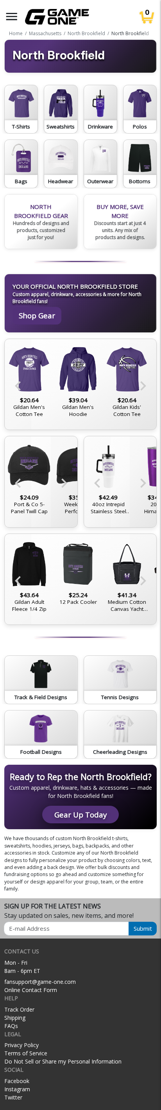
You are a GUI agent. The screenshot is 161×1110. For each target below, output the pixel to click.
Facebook (16, 1081)
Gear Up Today (80, 814)
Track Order (19, 1009)
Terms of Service (25, 1053)
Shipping (14, 1017)
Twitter (13, 1097)
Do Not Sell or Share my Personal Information (63, 1061)
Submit (143, 928)
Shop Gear (37, 315)
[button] (11, 17)
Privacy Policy (21, 1045)
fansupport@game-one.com (40, 981)
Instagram (17, 1089)
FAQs (11, 1026)
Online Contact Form (30, 990)
